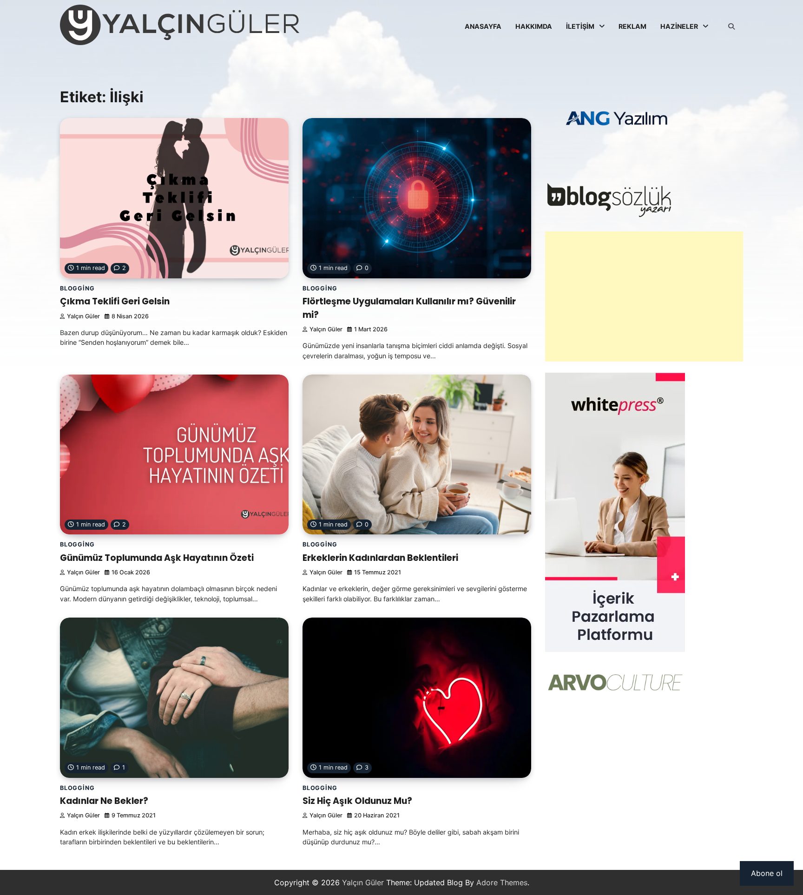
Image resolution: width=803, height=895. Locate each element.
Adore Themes (501, 882)
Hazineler (679, 26)
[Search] (731, 26)
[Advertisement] (644, 296)
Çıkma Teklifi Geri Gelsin (115, 301)
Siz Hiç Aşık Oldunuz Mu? (357, 801)
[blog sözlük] (609, 214)
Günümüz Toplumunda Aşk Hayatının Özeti (157, 558)
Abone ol (767, 873)
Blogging (77, 288)
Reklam (632, 26)
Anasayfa (483, 26)
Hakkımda (533, 26)
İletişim (580, 26)
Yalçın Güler (83, 316)
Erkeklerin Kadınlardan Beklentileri (380, 558)
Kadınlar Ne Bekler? (104, 801)
